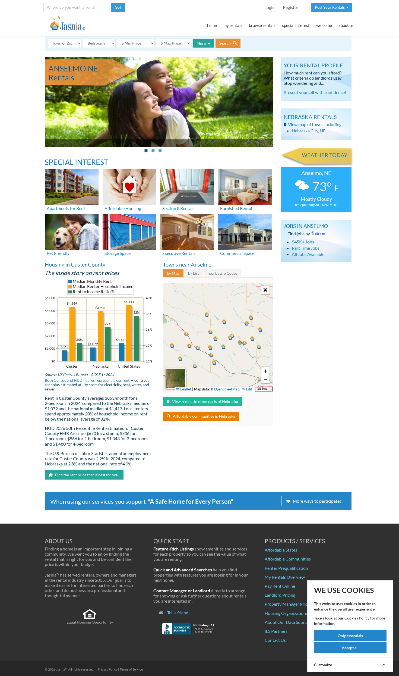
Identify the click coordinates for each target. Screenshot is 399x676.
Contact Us (275, 640)
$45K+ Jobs (303, 241)
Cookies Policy (356, 618)
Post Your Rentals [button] (330, 7)
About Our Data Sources (288, 622)
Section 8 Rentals (178, 208)
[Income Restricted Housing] (129, 186)
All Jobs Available (308, 254)
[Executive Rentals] (187, 231)
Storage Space (117, 253)
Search (225, 43)
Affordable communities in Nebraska (204, 416)
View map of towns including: (315, 124)
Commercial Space (237, 253)
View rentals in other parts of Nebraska (205, 401)
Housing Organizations (286, 613)
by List (193, 273)
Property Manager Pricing (289, 603)
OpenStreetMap (226, 389)
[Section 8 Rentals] (187, 186)
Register (290, 7)
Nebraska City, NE (308, 130)
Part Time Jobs (305, 248)
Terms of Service (131, 669)
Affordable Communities (288, 558)
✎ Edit (247, 389)
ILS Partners (276, 631)
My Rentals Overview (285, 577)
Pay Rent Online (280, 586)
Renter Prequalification (286, 568)
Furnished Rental (236, 208)
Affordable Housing (122, 208)
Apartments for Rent (66, 208)
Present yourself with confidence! (315, 92)
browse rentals (262, 25)
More (201, 43)
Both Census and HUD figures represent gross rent (87, 380)
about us (346, 25)
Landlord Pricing (280, 594)
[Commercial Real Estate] (245, 231)
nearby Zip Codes (222, 273)
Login (269, 7)
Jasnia (61, 669)
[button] (198, 348)
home (212, 25)
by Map (173, 273)
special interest (296, 25)
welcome (324, 25)
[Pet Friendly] (72, 231)
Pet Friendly (58, 253)
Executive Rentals (178, 253)
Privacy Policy (108, 669)
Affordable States (281, 549)
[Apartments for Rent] (72, 186)
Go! (118, 7)
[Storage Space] (129, 231)
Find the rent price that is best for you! (87, 474)
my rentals (232, 25)
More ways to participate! (317, 500)
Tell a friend (177, 612)
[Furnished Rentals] (245, 186)
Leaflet (185, 389)
